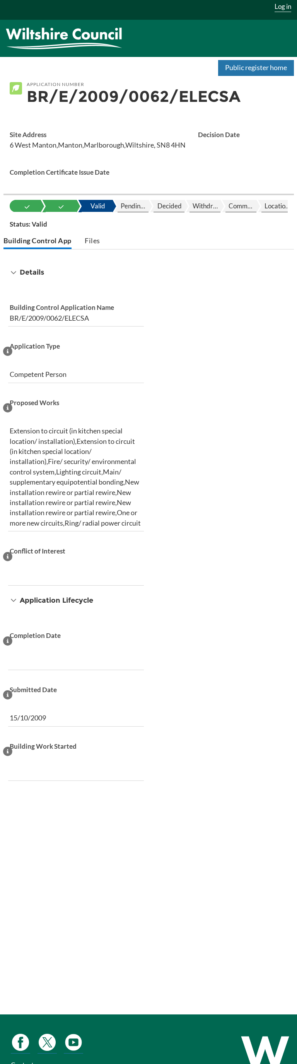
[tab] (37, 241)
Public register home (256, 67)
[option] (27, 206)
